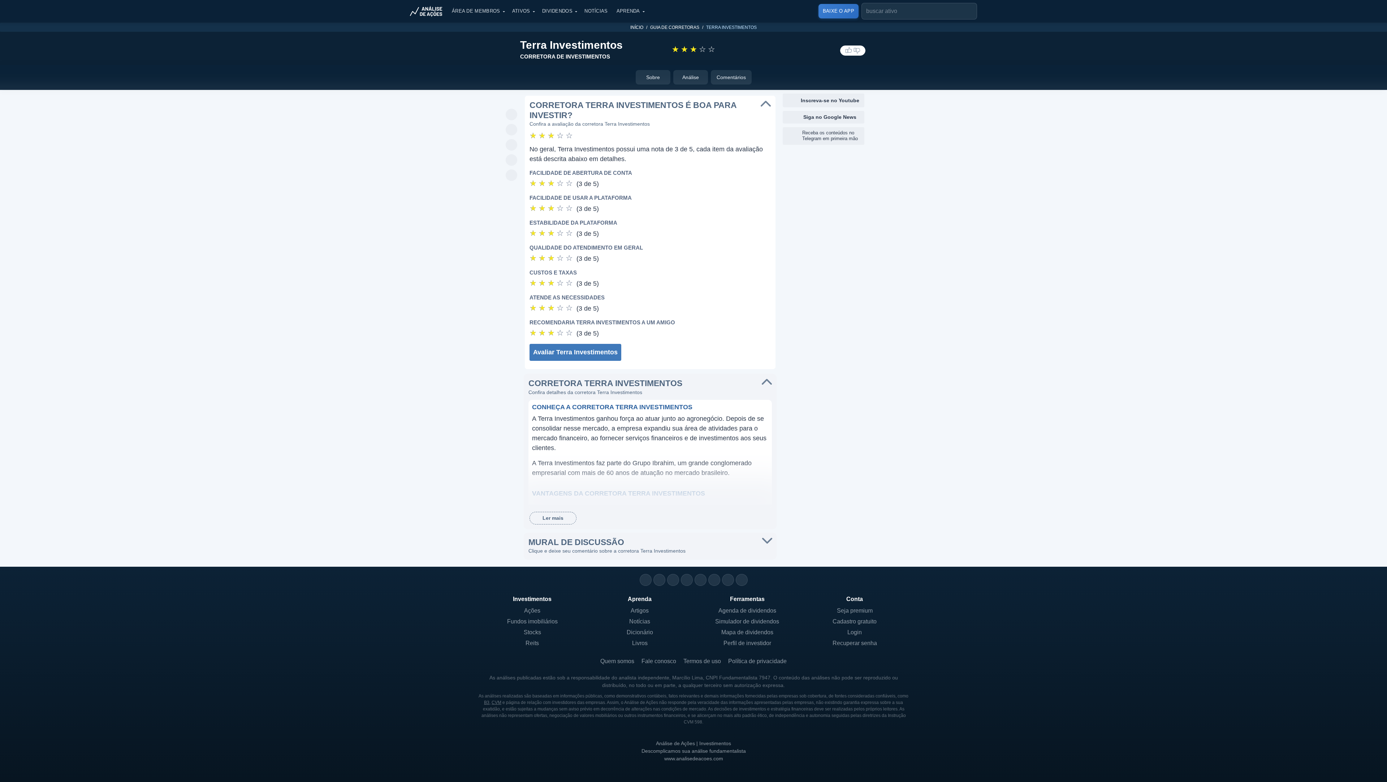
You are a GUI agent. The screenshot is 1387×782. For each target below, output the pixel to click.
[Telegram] (687, 580)
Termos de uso (702, 661)
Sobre (653, 77)
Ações (532, 611)
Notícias (596, 11)
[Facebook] (659, 580)
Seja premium (855, 611)
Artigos (640, 611)
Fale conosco (658, 661)
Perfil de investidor (747, 643)
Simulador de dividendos (747, 621)
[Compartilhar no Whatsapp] (511, 115)
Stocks (532, 632)
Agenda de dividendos (747, 611)
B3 (486, 702)
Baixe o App (838, 11)
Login (854, 632)
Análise (690, 77)
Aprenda (628, 11)
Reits (532, 643)
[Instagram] (646, 580)
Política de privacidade (757, 661)
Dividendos (557, 11)
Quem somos (617, 661)
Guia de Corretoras (674, 27)
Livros (640, 643)
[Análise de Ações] (428, 11)
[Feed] (728, 580)
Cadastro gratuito (855, 621)
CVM (496, 702)
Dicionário (640, 632)
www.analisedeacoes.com (693, 758)
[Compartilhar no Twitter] (511, 160)
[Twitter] (673, 580)
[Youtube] (701, 580)
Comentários (731, 77)
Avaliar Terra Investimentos (575, 352)
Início (636, 27)
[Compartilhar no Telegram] (511, 130)
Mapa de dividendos (747, 632)
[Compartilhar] (511, 99)
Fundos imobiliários (532, 621)
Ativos (521, 11)
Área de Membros (476, 11)
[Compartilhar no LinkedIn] (511, 175)
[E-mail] (742, 580)
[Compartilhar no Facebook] (511, 145)
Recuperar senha (855, 643)
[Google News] (714, 580)
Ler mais (553, 518)
